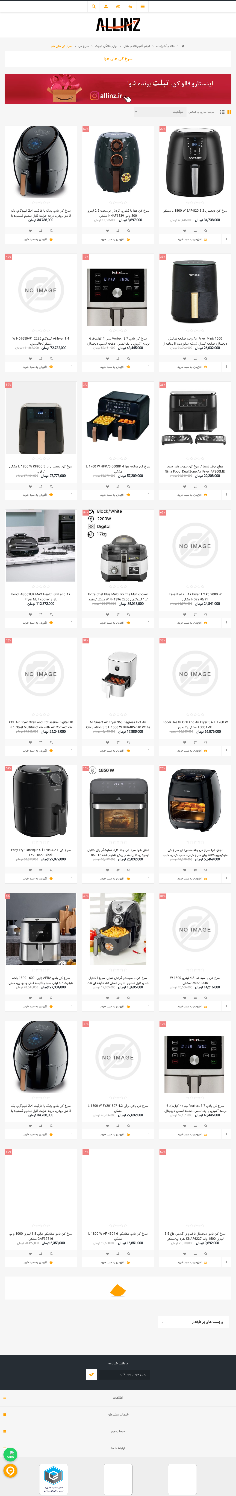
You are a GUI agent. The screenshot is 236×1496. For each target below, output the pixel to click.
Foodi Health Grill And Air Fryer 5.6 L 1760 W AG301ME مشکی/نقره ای (195, 725)
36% (162, 641)
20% (162, 129)
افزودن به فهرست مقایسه (195, 230)
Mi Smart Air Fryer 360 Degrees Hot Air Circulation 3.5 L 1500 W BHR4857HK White (118, 725)
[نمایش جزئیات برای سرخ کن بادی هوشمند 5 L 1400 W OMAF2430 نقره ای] (195, 1313)
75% (8, 641)
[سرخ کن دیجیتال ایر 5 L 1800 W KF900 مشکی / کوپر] (41, 418)
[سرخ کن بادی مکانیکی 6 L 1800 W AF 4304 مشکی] (118, 1185)
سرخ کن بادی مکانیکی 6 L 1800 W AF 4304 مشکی (118, 1236)
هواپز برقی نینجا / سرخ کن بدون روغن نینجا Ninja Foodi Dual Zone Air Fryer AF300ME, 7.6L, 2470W (195, 471)
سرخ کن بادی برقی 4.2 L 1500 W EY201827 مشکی (118, 1109)
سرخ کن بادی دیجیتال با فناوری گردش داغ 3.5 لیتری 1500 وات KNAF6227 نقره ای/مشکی (195, 1236)
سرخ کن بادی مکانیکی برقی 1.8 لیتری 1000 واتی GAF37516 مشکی (41, 1236)
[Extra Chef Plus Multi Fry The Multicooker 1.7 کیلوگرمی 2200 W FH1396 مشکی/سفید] (118, 546)
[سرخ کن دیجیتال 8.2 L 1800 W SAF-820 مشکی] (195, 162)
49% (8, 257)
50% (85, 129)
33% (162, 257)
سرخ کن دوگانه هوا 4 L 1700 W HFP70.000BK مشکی (118, 469)
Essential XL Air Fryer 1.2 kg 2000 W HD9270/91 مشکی (195, 597)
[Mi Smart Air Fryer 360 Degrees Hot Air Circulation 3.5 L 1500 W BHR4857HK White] (118, 673)
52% (8, 769)
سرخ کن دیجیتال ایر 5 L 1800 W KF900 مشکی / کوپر (41, 469)
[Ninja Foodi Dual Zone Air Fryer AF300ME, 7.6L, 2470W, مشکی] (195, 418)
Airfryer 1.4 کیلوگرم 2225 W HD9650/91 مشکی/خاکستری (40, 341)
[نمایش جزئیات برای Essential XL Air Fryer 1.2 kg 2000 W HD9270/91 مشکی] (195, 546)
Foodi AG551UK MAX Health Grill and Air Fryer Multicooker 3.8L (40, 597)
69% (8, 1152)
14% (85, 1152)
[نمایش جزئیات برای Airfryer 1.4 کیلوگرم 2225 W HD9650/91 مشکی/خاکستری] (41, 290)
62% (162, 513)
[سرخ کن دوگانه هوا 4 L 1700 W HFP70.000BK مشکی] (118, 418)
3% (85, 385)
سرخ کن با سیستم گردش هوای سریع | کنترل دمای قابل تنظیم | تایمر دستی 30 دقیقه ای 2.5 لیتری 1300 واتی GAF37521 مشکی (118, 983)
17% (85, 257)
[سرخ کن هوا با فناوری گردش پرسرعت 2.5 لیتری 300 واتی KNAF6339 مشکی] (118, 162)
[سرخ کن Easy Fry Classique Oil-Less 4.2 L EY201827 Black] (41, 801)
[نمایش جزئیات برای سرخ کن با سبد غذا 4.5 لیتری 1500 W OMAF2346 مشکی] (195, 929)
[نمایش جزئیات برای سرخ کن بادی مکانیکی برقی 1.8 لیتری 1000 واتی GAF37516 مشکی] (41, 1185)
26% (162, 385)
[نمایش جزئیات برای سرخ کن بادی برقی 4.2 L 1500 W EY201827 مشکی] (118, 1057)
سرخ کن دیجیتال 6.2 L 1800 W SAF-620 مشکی (41, 1489)
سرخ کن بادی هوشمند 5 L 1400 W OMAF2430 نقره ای (195, 1364)
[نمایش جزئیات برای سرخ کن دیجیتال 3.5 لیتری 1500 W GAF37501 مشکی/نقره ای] (118, 1441)
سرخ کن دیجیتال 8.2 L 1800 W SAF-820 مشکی (195, 210)
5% (8, 896)
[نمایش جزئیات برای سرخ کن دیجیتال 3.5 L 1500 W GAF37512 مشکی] (195, 1441)
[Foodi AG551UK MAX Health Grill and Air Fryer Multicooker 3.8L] (41, 546)
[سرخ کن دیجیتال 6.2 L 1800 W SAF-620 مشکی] (41, 1441)
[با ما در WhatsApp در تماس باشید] (10, 1454)
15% (85, 769)
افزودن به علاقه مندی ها (184, 230)
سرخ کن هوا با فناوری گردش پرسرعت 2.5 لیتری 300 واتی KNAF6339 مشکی (118, 213)
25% (162, 769)
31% (162, 896)
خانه (183, 46)
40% (85, 896)
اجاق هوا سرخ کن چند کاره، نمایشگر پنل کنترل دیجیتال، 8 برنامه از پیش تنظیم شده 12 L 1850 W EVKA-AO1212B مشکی (118, 855)
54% (85, 513)
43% (85, 1024)
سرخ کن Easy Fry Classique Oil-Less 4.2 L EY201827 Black (41, 853)
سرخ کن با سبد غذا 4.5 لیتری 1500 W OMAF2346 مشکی (195, 981)
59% (8, 385)
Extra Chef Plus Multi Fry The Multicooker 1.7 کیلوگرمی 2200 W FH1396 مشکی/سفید (118, 597)
